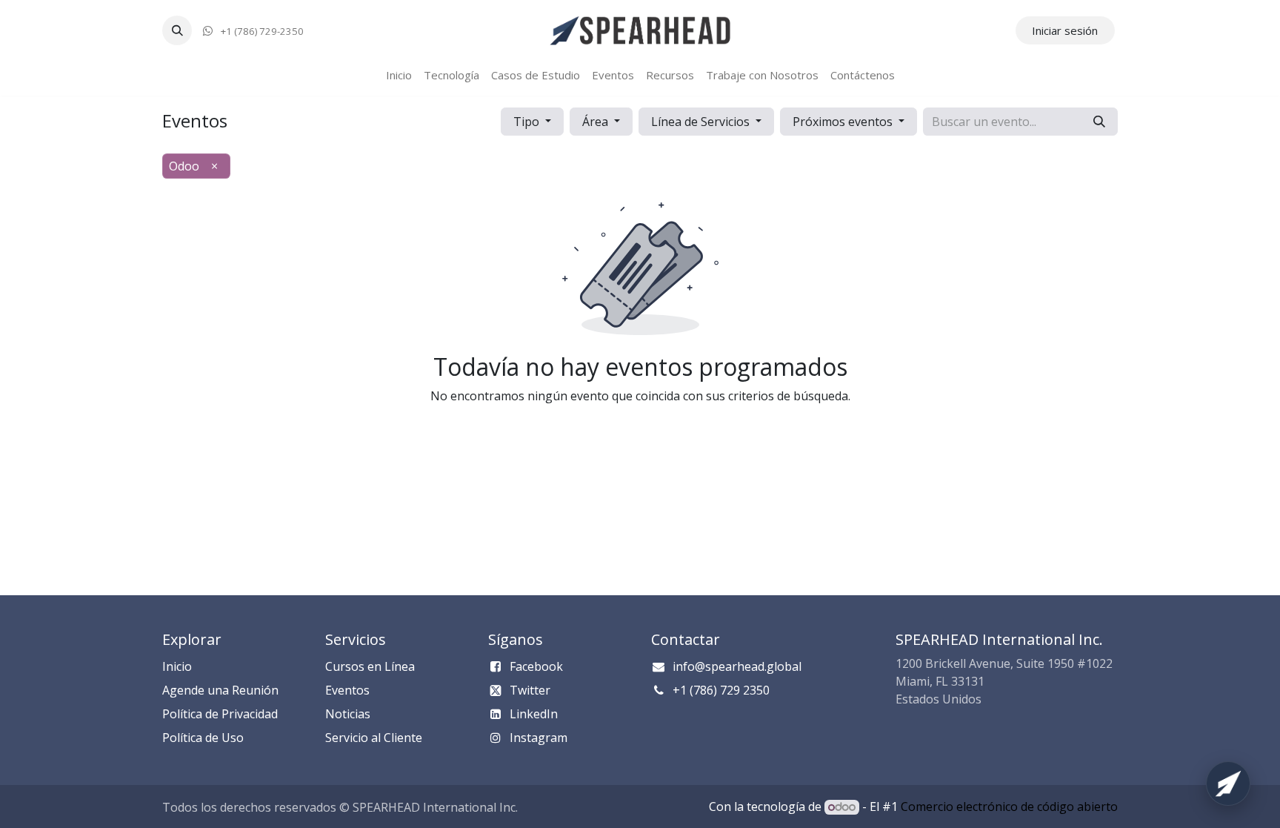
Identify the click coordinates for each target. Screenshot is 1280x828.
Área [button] (596, 121)
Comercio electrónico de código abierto (1009, 806)
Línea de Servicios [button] (702, 121)
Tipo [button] (527, 121)
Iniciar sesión (1065, 30)
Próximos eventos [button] (844, 121)
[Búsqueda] (1099, 121)
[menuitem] (399, 75)
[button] (177, 30)
